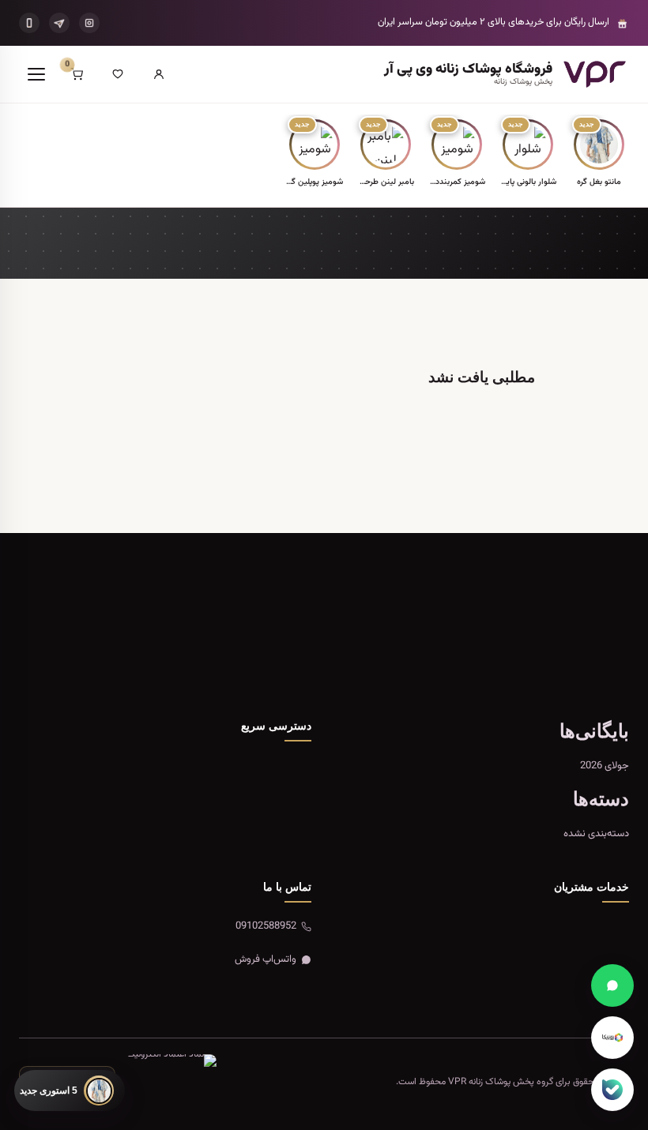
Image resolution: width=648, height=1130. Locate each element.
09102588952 (265, 926)
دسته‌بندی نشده (596, 834)
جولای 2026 (604, 766)
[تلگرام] (59, 23)
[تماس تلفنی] (29, 23)
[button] (599, 154)
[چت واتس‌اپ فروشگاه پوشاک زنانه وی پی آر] (612, 985)
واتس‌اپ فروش (265, 959)
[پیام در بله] (612, 1089)
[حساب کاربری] (159, 74)
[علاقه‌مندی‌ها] (118, 74)
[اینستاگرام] (89, 23)
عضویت (87, 654)
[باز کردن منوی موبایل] (36, 74)
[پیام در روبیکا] (612, 1037)
